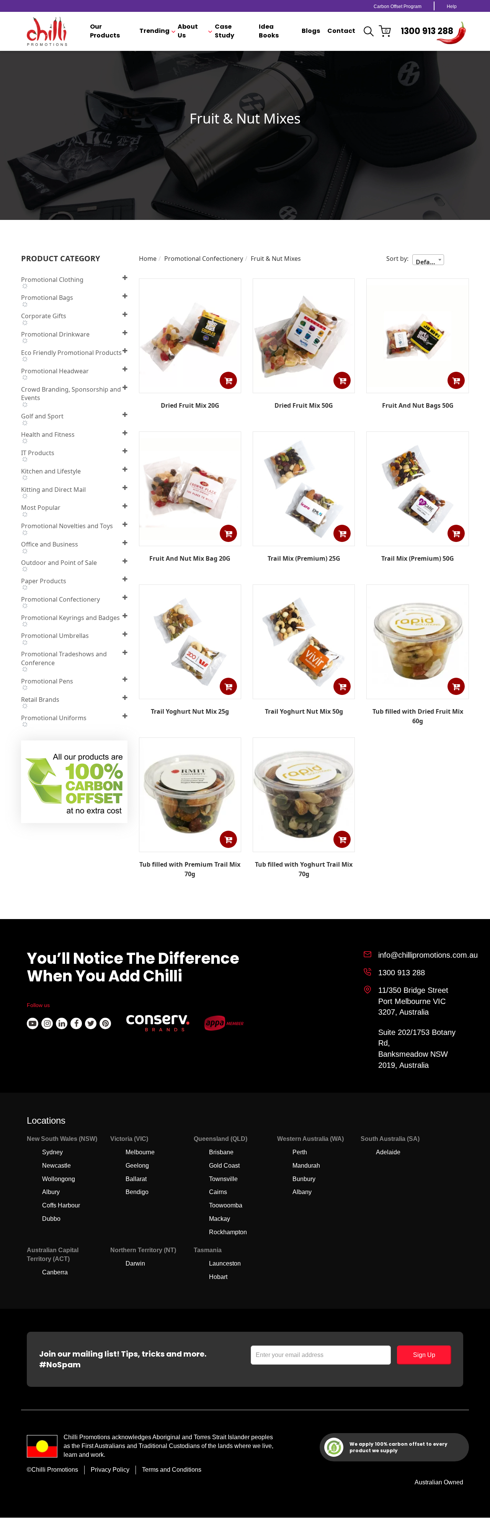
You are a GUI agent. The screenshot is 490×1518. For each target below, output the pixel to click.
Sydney (52, 1152)
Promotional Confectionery (203, 258)
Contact (341, 31)
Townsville (223, 1179)
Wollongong (58, 1179)
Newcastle (56, 1165)
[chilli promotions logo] (47, 31)
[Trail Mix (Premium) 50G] (417, 540)
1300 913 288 (427, 31)
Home (148, 258)
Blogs (311, 31)
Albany (302, 1192)
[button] (228, 380)
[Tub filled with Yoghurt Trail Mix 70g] (303, 846)
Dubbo (51, 1218)
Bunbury (303, 1179)
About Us (188, 31)
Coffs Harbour (61, 1205)
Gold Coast (224, 1165)
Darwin (135, 1263)
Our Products (105, 31)
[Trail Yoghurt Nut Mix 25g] (190, 693)
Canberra (55, 1272)
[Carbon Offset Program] (74, 784)
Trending (154, 31)
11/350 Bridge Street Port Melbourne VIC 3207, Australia (413, 1001)
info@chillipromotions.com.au (428, 955)
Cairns (218, 1192)
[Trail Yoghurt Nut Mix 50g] (303, 693)
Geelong (137, 1165)
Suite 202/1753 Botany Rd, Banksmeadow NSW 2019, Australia (417, 1048)
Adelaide (388, 1152)
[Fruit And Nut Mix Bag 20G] (190, 540)
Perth (299, 1152)
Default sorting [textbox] (430, 261)
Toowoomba (225, 1205)
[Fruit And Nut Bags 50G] (417, 387)
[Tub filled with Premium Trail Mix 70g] (190, 846)
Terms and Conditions (171, 1469)
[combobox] (428, 259)
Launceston (225, 1263)
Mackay (219, 1218)
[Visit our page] (32, 1023)
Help (452, 6)
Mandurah (306, 1165)
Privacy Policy (110, 1469)
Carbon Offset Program (397, 6)
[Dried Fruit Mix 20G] (190, 387)
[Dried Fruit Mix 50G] (303, 387)
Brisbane (221, 1152)
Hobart (218, 1277)
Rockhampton (228, 1232)
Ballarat (136, 1179)
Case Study (224, 31)
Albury (51, 1192)
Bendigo (137, 1192)
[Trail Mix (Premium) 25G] (303, 540)
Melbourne (140, 1152)
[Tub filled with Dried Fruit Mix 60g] (417, 693)
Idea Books (269, 31)
